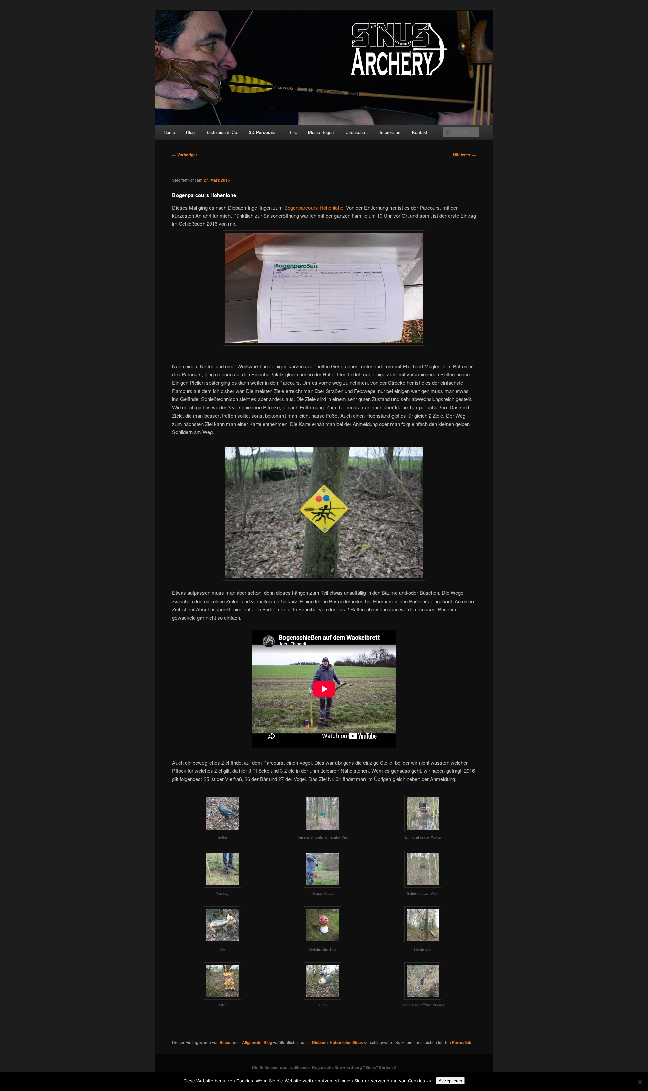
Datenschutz (356, 132)
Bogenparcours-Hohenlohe (313, 207)
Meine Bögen (321, 132)
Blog (190, 132)
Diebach (320, 1042)
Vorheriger (184, 155)
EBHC (291, 132)
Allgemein (251, 1042)
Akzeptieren (450, 1080)
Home (169, 132)
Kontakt (419, 132)
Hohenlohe (340, 1042)
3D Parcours (262, 132)
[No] (639, 1081)
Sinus (225, 1042)
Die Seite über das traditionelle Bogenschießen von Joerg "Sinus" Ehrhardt (324, 1067)
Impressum (391, 132)
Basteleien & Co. (221, 132)
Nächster (464, 155)
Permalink (461, 1042)
